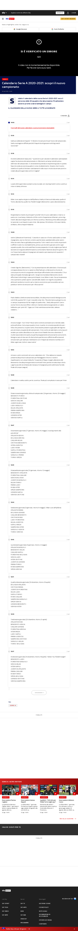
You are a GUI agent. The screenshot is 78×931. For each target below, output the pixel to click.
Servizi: (23, 899)
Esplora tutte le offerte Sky (21, 13)
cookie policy (44, 907)
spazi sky (24, 919)
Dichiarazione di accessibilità (44, 915)
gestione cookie (44, 903)
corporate (43, 924)
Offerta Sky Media (45, 920)
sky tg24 (5, 907)
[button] (36, 929)
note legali (43, 911)
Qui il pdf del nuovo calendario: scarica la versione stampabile (32, 128)
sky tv (23, 903)
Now (22, 911)
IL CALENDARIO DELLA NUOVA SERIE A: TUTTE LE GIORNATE (31, 108)
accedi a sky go (67, 898)
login (74, 13)
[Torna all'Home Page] (10, 19)
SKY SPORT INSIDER (68, 18)
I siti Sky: (4, 899)
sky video (5, 911)
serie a (13, 705)
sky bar (23, 915)
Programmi (24, 922)
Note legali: (42, 899)
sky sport (5, 903)
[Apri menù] (3, 19)
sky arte (5, 915)
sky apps (24, 907)
